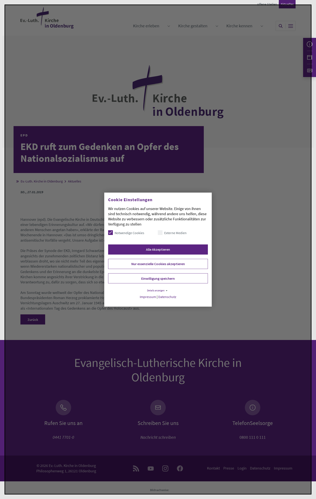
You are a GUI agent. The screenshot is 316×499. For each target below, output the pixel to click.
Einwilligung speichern (158, 278)
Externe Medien (175, 233)
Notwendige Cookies (129, 233)
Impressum (148, 297)
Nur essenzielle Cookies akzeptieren (158, 264)
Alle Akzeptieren (158, 249)
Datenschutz (167, 297)
